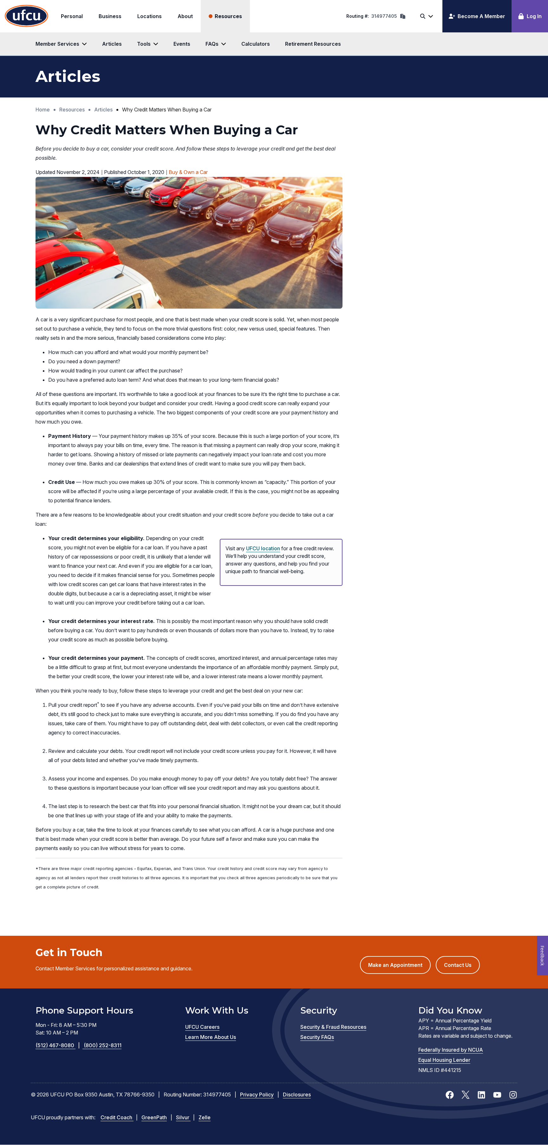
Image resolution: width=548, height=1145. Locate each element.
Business (110, 16)
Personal (72, 16)
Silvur (183, 1117)
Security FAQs (317, 1037)
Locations (149, 16)
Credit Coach (117, 1117)
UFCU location (263, 548)
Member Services (57, 44)
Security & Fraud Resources (333, 1027)
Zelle (205, 1117)
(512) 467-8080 (58, 1045)
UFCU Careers (202, 1027)
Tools (144, 44)
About (185, 16)
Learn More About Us (210, 1037)
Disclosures (297, 1094)
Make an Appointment (399, 967)
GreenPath (154, 1117)
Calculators (255, 44)
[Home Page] (26, 16)
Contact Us (458, 965)
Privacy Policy (257, 1094)
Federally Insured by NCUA (450, 1050)
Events (181, 44)
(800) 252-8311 (102, 1045)
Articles (112, 44)
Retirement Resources (313, 44)
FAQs (212, 44)
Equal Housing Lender (444, 1060)
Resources (228, 16)
